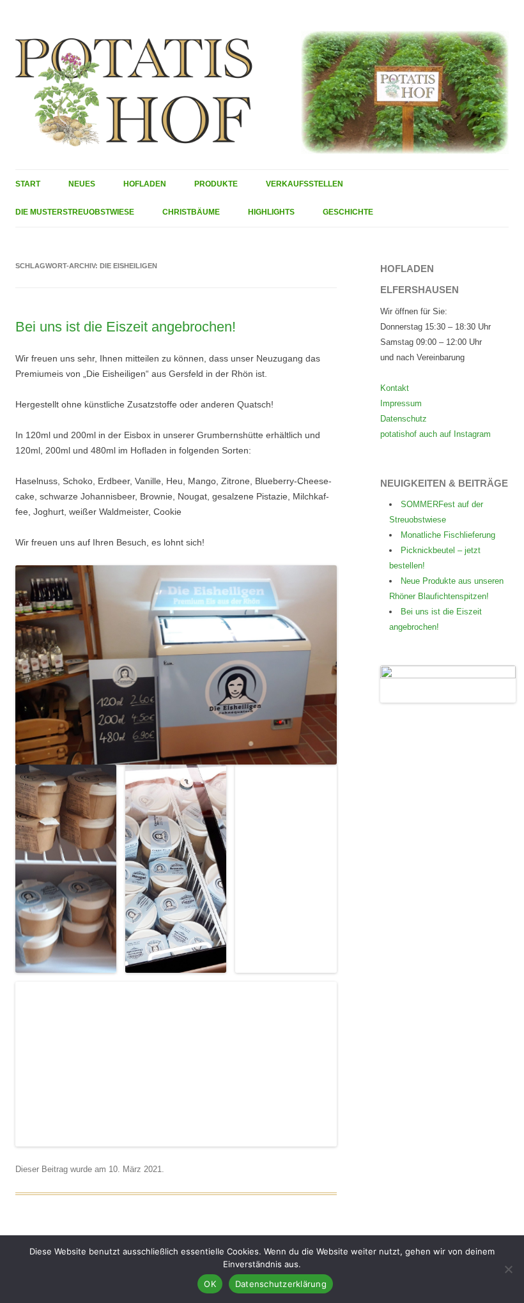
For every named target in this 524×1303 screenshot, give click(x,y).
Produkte (216, 183)
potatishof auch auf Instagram (435, 434)
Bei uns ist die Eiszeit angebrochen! (125, 327)
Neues (81, 183)
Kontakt (394, 388)
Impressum (401, 403)
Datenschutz (403, 418)
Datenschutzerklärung (281, 1284)
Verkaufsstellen (304, 183)
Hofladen (144, 183)
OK (210, 1284)
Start (27, 183)
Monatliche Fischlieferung (448, 535)
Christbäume (191, 212)
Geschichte (348, 212)
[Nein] (508, 1269)
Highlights (271, 212)
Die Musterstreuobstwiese (74, 212)
